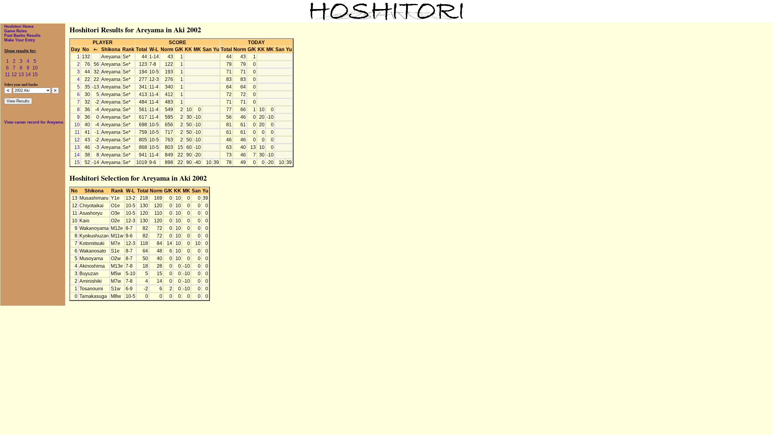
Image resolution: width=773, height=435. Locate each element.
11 (7, 74)
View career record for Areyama (33, 122)
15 (35, 74)
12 (14, 74)
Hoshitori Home (19, 26)
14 (28, 74)
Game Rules (15, 31)
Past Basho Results (22, 35)
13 (21, 74)
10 (35, 67)
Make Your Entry (19, 40)
